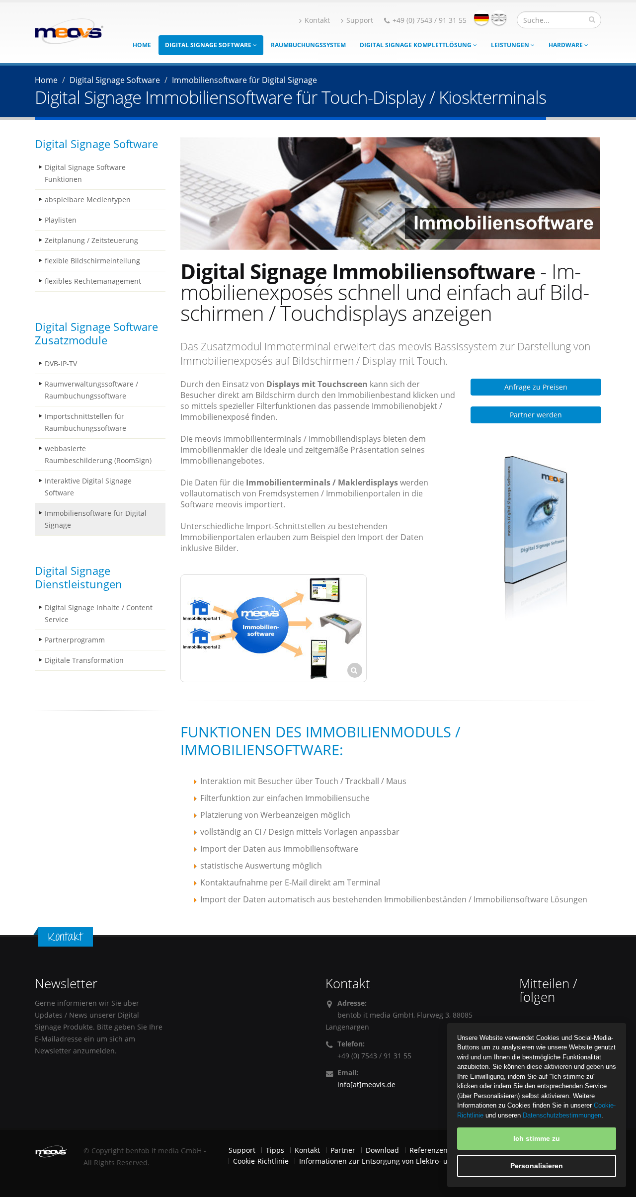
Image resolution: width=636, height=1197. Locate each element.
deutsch (481, 17)
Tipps (275, 1150)
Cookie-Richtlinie (261, 1161)
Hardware (566, 45)
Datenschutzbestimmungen (562, 1115)
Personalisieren (536, 1166)
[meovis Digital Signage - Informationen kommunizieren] (69, 30)
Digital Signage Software (209, 45)
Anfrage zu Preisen (535, 387)
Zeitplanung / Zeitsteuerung (91, 240)
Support (359, 20)
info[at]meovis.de (366, 1084)
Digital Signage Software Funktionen (85, 173)
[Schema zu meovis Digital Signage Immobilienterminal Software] (273, 628)
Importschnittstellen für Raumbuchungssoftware (85, 422)
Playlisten (61, 220)
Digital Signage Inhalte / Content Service (99, 613)
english (498, 17)
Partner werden (536, 414)
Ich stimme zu (536, 1138)
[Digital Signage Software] (536, 541)
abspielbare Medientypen (88, 199)
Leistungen (511, 45)
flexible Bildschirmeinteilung (92, 260)
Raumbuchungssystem (308, 45)
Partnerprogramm (75, 639)
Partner (342, 1150)
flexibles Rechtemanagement (93, 281)
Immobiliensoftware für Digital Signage (96, 519)
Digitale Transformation (84, 660)
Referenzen (428, 1150)
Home (142, 45)
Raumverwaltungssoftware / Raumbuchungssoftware (91, 389)
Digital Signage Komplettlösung (416, 45)
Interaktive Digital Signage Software (88, 486)
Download (382, 1150)
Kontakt (317, 20)
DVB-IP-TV (61, 363)
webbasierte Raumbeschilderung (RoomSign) (98, 454)
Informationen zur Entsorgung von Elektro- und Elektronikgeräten (408, 1161)
